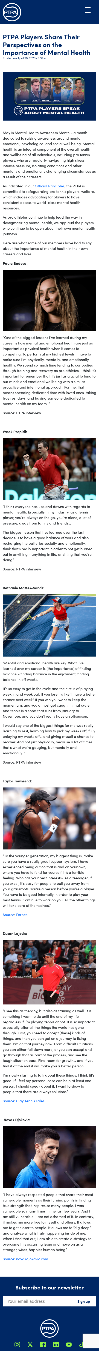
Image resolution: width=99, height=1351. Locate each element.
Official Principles (49, 185)
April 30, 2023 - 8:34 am (32, 58)
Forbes (21, 914)
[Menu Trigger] (88, 9)
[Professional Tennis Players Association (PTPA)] (12, 12)
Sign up (83, 1301)
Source (8, 914)
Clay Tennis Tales (30, 1100)
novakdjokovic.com (32, 1258)
